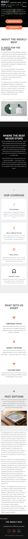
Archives (24, 6)
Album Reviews (13, 2)
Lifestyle (24, 2)
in (19, 531)
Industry (19, 2)
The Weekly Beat (14, 522)
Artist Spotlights (14, 21)
